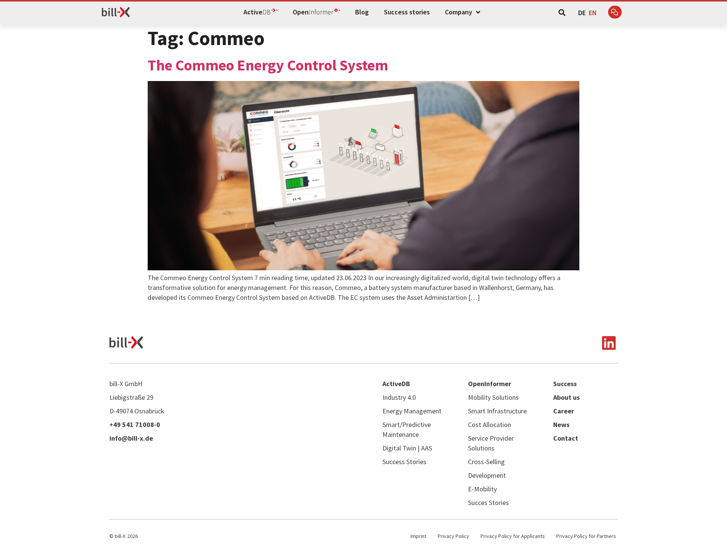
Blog (362, 12)
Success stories (407, 12)
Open (313, 12)
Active (257, 12)
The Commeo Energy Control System (268, 65)
